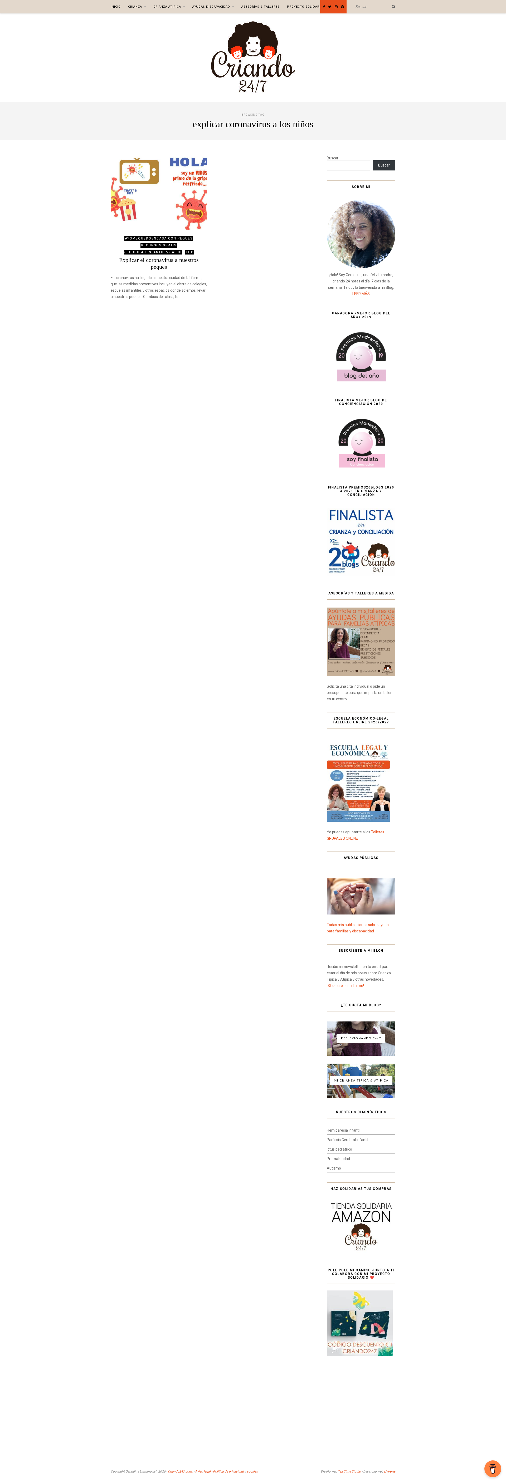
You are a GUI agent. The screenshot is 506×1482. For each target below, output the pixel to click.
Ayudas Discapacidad (211, 6)
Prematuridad (338, 1159)
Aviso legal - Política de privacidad (219, 1471)
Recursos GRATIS (159, 245)
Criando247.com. (180, 1471)
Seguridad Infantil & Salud (153, 252)
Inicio (116, 6)
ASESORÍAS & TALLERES (260, 6)
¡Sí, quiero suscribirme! (345, 986)
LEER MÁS (361, 294)
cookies (252, 1471)
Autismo (334, 1168)
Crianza (135, 6)
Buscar (332, 158)
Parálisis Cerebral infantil (347, 1140)
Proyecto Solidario (305, 6)
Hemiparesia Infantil (343, 1130)
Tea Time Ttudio (349, 1471)
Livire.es (389, 1471)
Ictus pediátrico (339, 1149)
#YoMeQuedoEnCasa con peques (159, 238)
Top (189, 252)
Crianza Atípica (167, 6)
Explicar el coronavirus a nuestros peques (159, 263)
